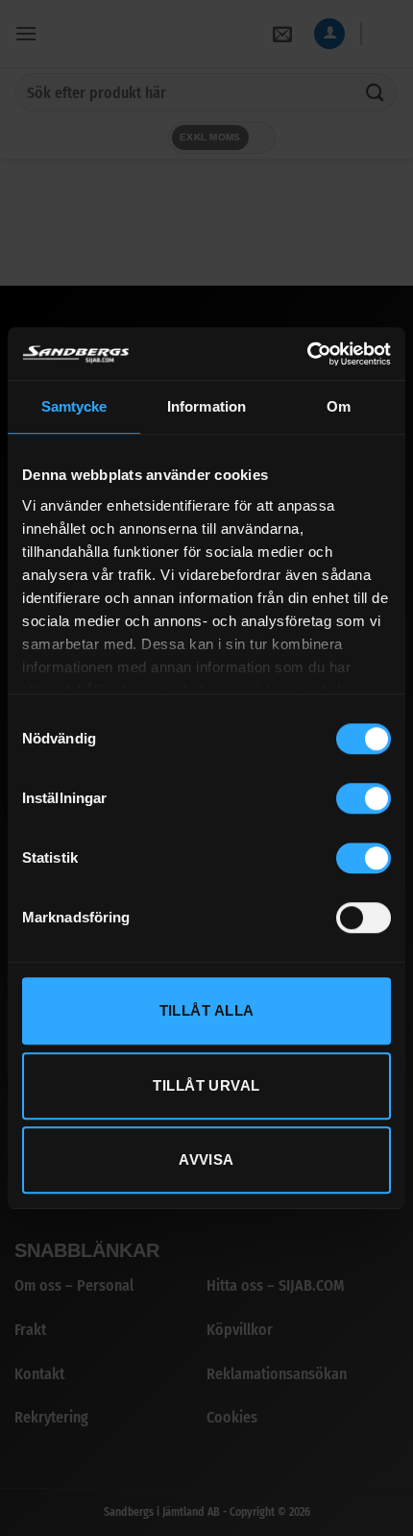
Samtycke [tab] (74, 406)
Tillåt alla (207, 1010)
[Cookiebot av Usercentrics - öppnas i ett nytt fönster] (307, 353)
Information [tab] (206, 406)
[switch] (363, 798)
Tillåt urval (206, 1085)
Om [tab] (339, 406)
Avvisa (206, 1159)
